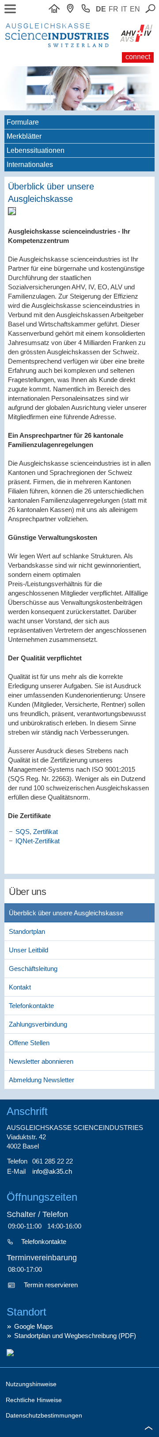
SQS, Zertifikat (36, 831)
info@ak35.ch (52, 1171)
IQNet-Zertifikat (37, 841)
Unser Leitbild (28, 950)
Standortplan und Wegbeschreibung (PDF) (75, 1335)
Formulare (23, 122)
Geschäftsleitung (33, 968)
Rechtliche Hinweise (34, 1399)
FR (113, 9)
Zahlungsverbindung (38, 1024)
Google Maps (33, 1326)
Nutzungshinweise (31, 1384)
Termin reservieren (51, 1285)
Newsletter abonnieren (41, 1061)
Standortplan (27, 931)
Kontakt (20, 987)
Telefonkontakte (31, 1005)
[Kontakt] (72, 9)
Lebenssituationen (35, 150)
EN (135, 9)
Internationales (30, 164)
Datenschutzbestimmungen (44, 1415)
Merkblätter (24, 136)
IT (124, 9)
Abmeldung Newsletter (41, 1080)
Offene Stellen (29, 1042)
